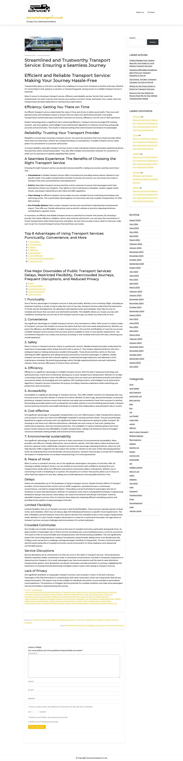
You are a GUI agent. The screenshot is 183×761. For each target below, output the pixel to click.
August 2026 (135, 220)
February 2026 (135, 244)
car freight (134, 416)
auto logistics (135, 392)
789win (136, 188)
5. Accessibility (34, 253)
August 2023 (135, 363)
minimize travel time (102, 597)
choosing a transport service (98, 592)
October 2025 (135, 260)
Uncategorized (37, 590)
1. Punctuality (34, 242)
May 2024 (133, 327)
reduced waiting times (106, 599)
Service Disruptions (36, 292)
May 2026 (133, 232)
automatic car (135, 396)
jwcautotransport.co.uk (45, 17)
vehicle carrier (135, 511)
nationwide (134, 460)
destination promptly (48, 595)
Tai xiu (135, 135)
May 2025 (133, 279)
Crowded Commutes (37, 289)
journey (82, 597)
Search (132, 38)
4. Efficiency (33, 250)
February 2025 (135, 291)
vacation (68, 603)
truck (131, 499)
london (132, 452)
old (130, 464)
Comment (33, 653)
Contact (151, 12)
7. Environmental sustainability (41, 258)
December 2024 (136, 299)
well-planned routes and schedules (101, 603)
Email (31, 690)
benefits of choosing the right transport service (71, 592)
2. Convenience (34, 245)
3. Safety (32, 247)
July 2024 (133, 319)
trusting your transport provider (53, 603)
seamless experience (69, 601)
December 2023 (136, 347)
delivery (132, 428)
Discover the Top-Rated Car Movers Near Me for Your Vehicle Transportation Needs (143, 96)
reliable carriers (135, 468)
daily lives (37, 595)
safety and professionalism (39, 601)
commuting (112, 592)
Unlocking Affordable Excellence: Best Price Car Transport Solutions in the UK (143, 73)
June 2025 (134, 276)
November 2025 (136, 256)
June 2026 (134, 228)
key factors (90, 597)
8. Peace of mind (35, 261)
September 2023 (136, 359)
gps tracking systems (96, 595)
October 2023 (135, 355)
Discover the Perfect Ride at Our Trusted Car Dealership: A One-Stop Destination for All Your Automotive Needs (145, 125)
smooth (79, 601)
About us (140, 12)
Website (31, 698)
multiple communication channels (50, 599)
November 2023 (136, 351)
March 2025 (134, 287)
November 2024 (136, 303)
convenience (29, 595)
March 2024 (134, 335)
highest (132, 444)
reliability (118, 599)
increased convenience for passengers (38, 597)
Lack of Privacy (34, 294)
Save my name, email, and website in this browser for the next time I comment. (61, 707)
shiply (131, 475)
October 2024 (135, 307)
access (32, 592)
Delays (31, 283)
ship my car (134, 472)
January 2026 (135, 248)
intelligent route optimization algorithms (66, 597)
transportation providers (33, 603)
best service (134, 400)
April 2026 (133, 236)
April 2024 (133, 331)
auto (131, 384)
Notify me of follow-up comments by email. (49, 717)
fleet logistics (135, 440)
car (130, 412)
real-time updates (91, 599)
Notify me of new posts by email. (44, 722)
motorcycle (134, 456)
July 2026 (133, 224)
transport (133, 491)
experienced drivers (77, 595)
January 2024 (135, 343)
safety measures (55, 601)
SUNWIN (136, 154)
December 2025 (136, 252)
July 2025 (133, 272)
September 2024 (136, 311)
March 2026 (134, 240)
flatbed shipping (136, 436)
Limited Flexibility (35, 286)
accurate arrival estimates (45, 592)
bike (131, 404)
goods (86, 595)
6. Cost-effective (35, 256)
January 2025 (135, 295)
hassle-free (108, 595)
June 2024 (134, 323)
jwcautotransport (44, 55)
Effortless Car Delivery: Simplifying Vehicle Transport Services (145, 179)
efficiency (59, 595)
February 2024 (135, 339)
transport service (94, 601)
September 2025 (136, 264)
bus (130, 408)
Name (31, 681)
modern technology (31, 599)
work (115, 603)
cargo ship (133, 420)
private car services (69, 599)
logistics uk (134, 448)
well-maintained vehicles (80, 603)
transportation (106, 601)
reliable (27, 601)
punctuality (81, 599)
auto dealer (134, 388)
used (131, 507)
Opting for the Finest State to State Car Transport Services (142, 87)
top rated (133, 483)
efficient (66, 595)
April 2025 (133, 284)
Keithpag (136, 173)
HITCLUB (137, 117)
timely (85, 601)
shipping (133, 479)
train (131, 487)
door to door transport (138, 432)
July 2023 (133, 367)
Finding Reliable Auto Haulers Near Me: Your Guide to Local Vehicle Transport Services (142, 63)
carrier (132, 424)
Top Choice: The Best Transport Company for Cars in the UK (142, 80)
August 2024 (135, 315)
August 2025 (135, 268)
